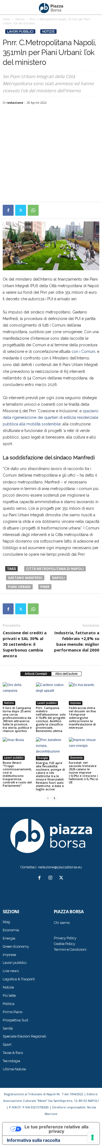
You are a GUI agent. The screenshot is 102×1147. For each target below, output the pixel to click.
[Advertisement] (51, 154)
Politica (8, 1004)
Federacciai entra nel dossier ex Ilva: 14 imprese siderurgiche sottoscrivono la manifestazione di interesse (83, 718)
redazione (15, 102)
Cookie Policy (64, 944)
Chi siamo (62, 923)
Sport (7, 1044)
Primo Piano (12, 1012)
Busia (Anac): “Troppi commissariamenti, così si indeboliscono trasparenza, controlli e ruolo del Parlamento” (17, 774)
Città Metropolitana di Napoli (55, 568)
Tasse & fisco (13, 1053)
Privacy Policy (65, 938)
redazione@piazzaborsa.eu (60, 867)
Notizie (48, 31)
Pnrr (45, 586)
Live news (11, 971)
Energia (42, 757)
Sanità (8, 1028)
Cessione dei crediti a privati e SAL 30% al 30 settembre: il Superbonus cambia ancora (25, 644)
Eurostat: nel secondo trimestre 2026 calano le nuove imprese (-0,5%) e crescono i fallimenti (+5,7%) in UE (83, 772)
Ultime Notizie (14, 1069)
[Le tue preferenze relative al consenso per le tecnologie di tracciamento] (92, 1137)
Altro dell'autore (66, 674)
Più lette (9, 995)
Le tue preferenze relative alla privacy (56, 1129)
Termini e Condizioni (70, 949)
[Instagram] (51, 878)
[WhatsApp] (33, 210)
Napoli (58, 577)
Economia (76, 757)
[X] (20, 210)
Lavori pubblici (20, 31)
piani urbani (19, 586)
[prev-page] (48, 798)
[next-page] (54, 798)
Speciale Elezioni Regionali (24, 1036)
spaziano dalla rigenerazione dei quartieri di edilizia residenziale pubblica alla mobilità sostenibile (50, 417)
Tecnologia (11, 1061)
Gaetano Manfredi (25, 577)
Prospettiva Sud (15, 1020)
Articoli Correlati (36, 674)
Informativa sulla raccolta (33, 1140)
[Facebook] (8, 210)
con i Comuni (83, 351)
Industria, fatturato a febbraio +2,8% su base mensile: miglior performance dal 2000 (76, 641)
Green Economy (16, 946)
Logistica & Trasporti (19, 979)
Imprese (75, 702)
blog (6, 922)
